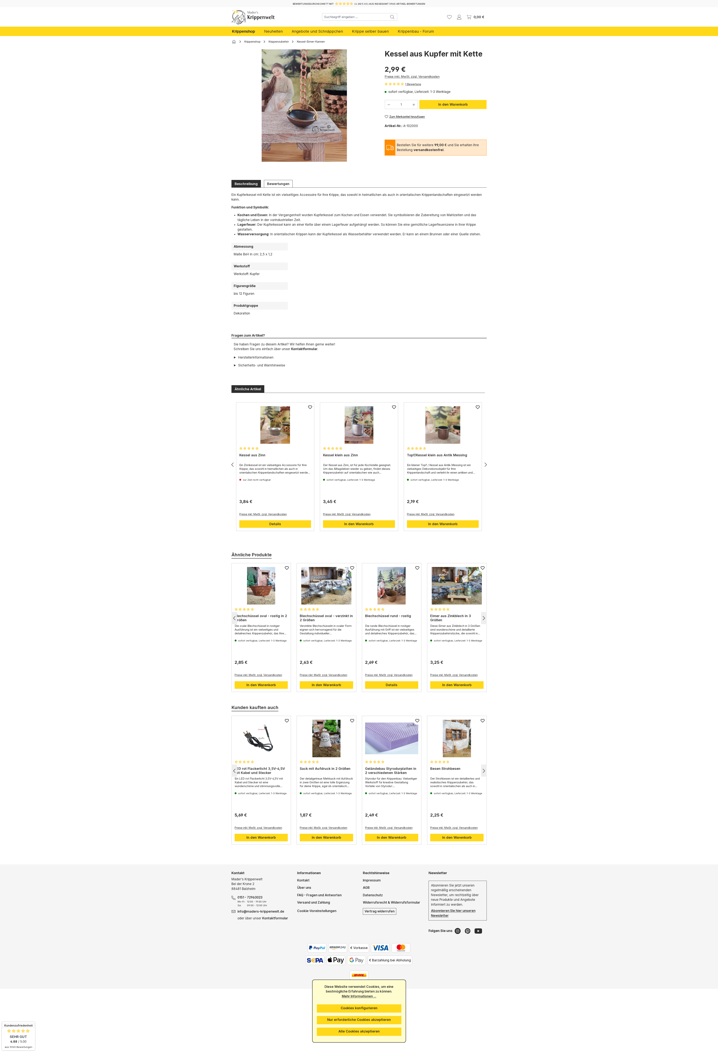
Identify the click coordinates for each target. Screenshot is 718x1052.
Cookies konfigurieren (359, 1008)
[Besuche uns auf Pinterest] (468, 931)
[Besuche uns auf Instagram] (458, 931)
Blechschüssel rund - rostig (388, 616)
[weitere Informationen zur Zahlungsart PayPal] (317, 947)
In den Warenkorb (453, 104)
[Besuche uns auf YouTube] (478, 931)
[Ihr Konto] (459, 17)
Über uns (304, 888)
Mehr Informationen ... (359, 996)
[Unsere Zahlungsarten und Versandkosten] (359, 975)
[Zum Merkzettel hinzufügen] (310, 407)
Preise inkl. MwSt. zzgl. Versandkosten (412, 76)
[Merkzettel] (449, 17)
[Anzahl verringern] (389, 104)
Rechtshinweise (376, 873)
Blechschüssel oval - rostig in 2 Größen (261, 618)
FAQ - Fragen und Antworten (319, 895)
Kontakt (303, 880)
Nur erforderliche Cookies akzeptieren (359, 1020)
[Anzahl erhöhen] (414, 104)
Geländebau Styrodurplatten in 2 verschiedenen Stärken (390, 771)
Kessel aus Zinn (252, 455)
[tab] (246, 183)
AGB (366, 888)
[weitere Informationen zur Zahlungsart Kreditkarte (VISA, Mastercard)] (380, 947)
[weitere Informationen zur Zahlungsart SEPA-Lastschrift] (315, 960)
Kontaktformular (304, 349)
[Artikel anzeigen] (275, 425)
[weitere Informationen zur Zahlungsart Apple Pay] (335, 960)
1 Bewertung (413, 84)
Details (275, 524)
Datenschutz (373, 895)
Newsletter (438, 873)
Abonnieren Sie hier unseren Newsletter (453, 913)
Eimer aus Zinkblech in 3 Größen (450, 618)
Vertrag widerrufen (380, 911)
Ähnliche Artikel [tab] (248, 389)
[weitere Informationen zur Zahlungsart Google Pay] (356, 960)
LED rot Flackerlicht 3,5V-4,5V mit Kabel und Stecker (260, 771)
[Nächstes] (486, 464)
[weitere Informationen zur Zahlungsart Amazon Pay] (337, 947)
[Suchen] (392, 17)
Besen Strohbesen (445, 769)
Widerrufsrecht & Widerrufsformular (391, 902)
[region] (304, 111)
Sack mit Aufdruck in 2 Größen (325, 769)
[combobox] (355, 17)
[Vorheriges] (232, 464)
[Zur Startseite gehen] (253, 16)
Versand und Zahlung (313, 902)
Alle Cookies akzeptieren (359, 1031)
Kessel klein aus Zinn (340, 455)
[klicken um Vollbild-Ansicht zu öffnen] (304, 105)
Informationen (309, 873)
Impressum (372, 880)
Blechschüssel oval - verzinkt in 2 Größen (326, 618)
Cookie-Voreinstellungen (316, 911)
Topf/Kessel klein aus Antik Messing (437, 455)
